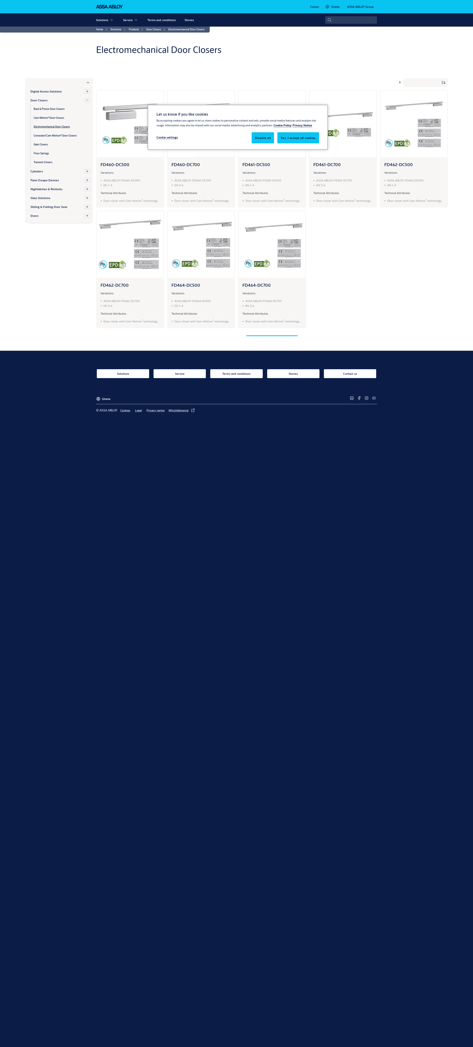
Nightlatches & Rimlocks (46, 189)
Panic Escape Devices (44, 180)
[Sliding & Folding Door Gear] (87, 207)
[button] (111, 20)
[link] (314, 7)
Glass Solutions (40, 198)
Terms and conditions (161, 20)
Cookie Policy (282, 125)
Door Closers (38, 100)
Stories (189, 20)
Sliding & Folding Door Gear (48, 207)
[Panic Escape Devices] (87, 180)
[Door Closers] (87, 100)
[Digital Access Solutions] (87, 91)
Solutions (102, 20)
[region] (238, 127)
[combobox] (351, 20)
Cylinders (36, 171)
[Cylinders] (87, 171)
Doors (34, 216)
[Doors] (87, 215)
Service (128, 20)
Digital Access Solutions (46, 91)
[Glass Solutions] (87, 198)
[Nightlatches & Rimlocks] (87, 189)
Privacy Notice (302, 125)
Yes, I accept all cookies (298, 138)
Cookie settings (167, 137)
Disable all (263, 138)
